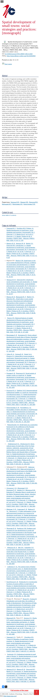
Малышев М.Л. (7, 204)
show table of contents (9, 215)
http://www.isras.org (10, 696)
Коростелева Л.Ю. (29, 204)
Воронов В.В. (33, 202)
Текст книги (8, 64)
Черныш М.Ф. (15, 202)
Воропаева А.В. (17, 204)
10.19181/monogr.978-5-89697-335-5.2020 (18, 54)
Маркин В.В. (24, 202)
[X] (6, 687)
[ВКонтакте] (3, 687)
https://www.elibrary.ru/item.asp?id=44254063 (21, 56)
